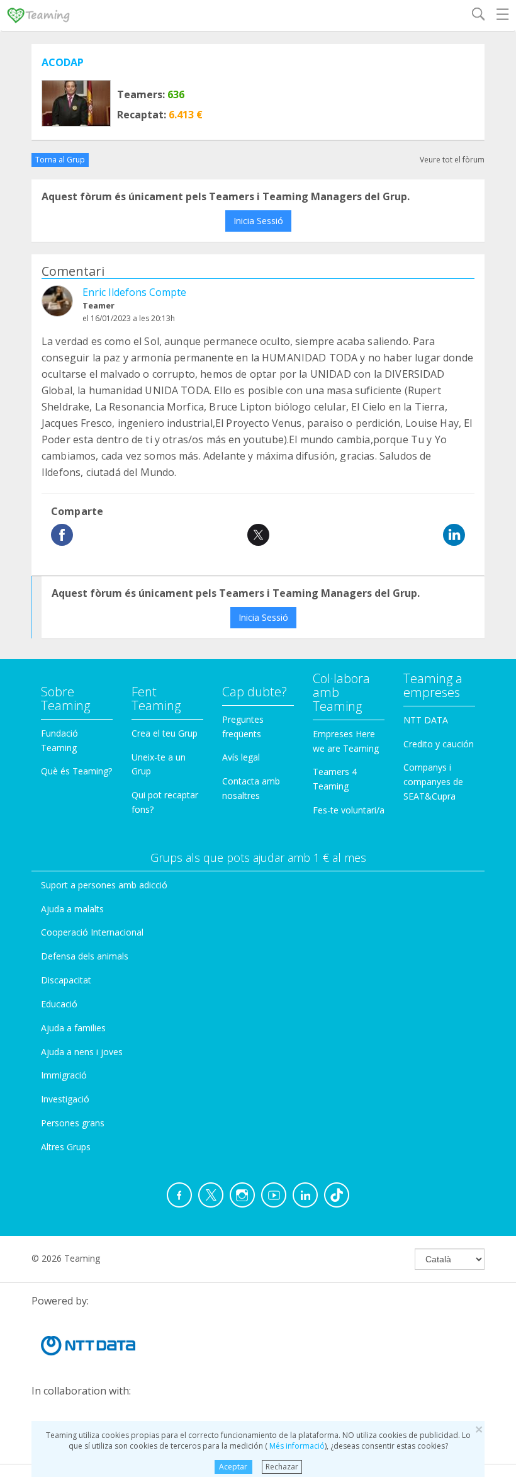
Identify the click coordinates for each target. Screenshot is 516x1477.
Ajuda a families (73, 1028)
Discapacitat (66, 980)
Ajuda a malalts (72, 909)
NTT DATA (425, 720)
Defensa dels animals (84, 956)
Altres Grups (66, 1147)
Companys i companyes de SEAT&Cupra (433, 781)
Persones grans (72, 1123)
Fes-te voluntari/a (348, 810)
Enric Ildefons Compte (134, 292)
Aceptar (233, 1466)
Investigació (65, 1099)
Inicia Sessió (258, 221)
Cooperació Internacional (92, 932)
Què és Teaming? (76, 771)
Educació (59, 1004)
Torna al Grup (60, 159)
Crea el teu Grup (165, 733)
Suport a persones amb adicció (104, 885)
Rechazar (282, 1466)
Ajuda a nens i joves (82, 1052)
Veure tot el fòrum (452, 159)
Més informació (296, 1445)
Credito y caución (438, 744)
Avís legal (241, 757)
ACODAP (63, 62)
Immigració (64, 1075)
